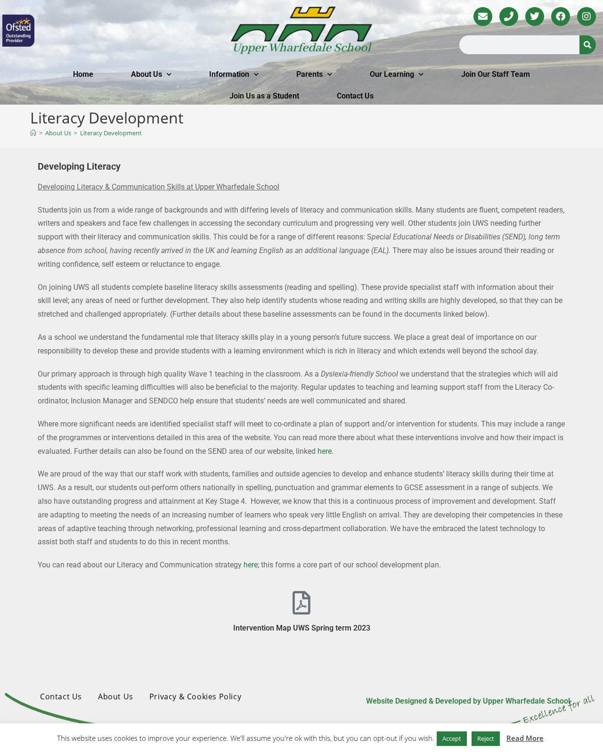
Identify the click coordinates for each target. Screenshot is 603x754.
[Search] (587, 44)
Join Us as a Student (264, 95)
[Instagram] (586, 16)
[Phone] (508, 16)
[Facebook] (560, 16)
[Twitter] (534, 16)
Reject (485, 738)
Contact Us (355, 95)
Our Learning (392, 74)
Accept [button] (451, 738)
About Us (146, 74)
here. (326, 451)
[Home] (33, 133)
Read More (525, 738)
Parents (309, 74)
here (251, 564)
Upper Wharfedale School (301, 48)
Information (229, 74)
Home (83, 74)
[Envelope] (482, 16)
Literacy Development (111, 133)
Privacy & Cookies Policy (195, 696)
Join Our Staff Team (495, 74)
